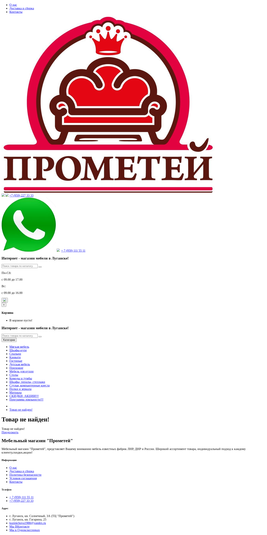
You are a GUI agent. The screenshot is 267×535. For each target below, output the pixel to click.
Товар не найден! (20, 409)
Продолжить (10, 432)
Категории (9, 339)
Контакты (15, 11)
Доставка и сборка (21, 8)
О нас (13, 4)
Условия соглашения (23, 478)
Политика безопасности (25, 474)
